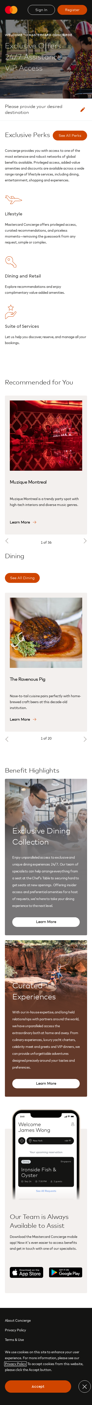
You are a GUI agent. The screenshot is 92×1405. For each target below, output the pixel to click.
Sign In (41, 10)
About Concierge (18, 1320)
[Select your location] (82, 109)
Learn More (46, 922)
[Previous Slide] (7, 540)
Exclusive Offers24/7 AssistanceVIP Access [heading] (38, 53)
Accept (38, 1386)
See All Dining (22, 578)
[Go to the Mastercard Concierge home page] (11, 10)
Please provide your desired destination (33, 109)
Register (72, 10)
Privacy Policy (15, 1330)
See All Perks (70, 136)
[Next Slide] (84, 540)
